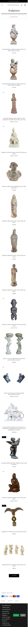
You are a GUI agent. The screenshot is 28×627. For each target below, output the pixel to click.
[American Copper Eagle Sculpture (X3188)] (13, 500)
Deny (23, 615)
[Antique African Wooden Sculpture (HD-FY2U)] (13, 300)
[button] (2, 5)
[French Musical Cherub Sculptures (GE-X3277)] (13, 533)
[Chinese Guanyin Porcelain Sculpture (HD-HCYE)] (13, 133)
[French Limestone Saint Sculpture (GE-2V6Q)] (13, 233)
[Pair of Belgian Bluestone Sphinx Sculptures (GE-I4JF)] (13, 366)
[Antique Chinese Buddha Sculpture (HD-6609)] (13, 467)
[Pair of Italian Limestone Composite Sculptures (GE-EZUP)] (13, 333)
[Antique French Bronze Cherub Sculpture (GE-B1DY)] (13, 433)
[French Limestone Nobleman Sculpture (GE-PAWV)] (13, 166)
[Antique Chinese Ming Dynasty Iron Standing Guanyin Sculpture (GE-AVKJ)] (13, 100)
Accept (16, 615)
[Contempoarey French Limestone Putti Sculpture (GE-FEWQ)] (13, 67)
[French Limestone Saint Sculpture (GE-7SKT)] (13, 200)
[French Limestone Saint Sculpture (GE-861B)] (13, 266)
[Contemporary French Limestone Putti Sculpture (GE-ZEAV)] (13, 34)
